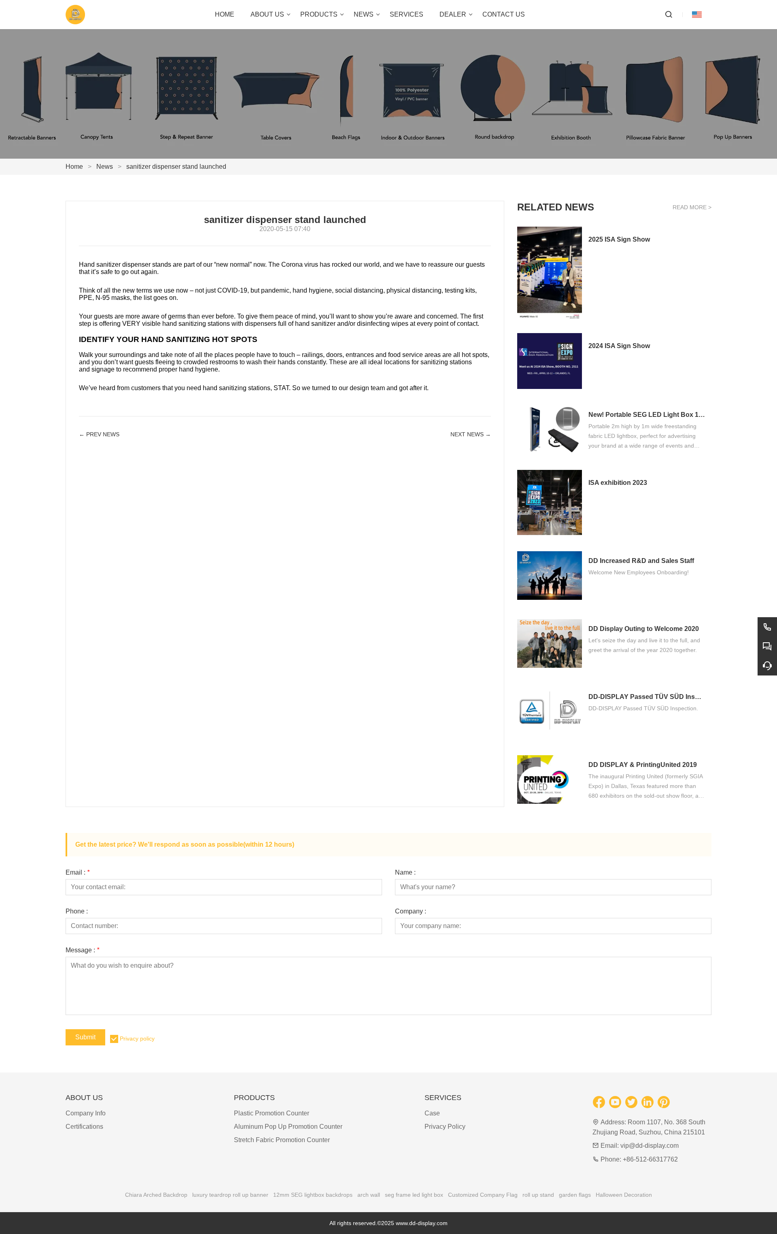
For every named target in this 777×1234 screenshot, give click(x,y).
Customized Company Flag (483, 1195)
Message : (82, 950)
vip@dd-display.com (649, 1145)
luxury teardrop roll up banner (230, 1195)
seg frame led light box (414, 1195)
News (104, 166)
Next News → (470, 434)
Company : (410, 911)
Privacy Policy (445, 1126)
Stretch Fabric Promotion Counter (282, 1139)
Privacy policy (137, 1038)
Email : (77, 872)
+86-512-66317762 (650, 1159)
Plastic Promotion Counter (271, 1113)
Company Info (86, 1113)
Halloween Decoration (624, 1195)
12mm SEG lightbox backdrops (312, 1195)
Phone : (77, 911)
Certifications (84, 1126)
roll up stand (538, 1195)
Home (74, 166)
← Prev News (99, 434)
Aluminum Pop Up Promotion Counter (288, 1126)
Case (432, 1113)
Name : (405, 872)
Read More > (692, 207)
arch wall (368, 1195)
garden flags (575, 1195)
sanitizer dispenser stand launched (176, 166)
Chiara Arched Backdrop (156, 1195)
